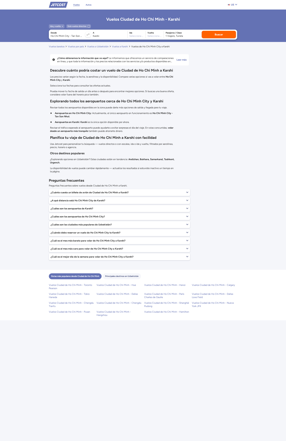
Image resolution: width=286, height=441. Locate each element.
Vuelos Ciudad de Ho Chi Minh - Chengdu (119, 302)
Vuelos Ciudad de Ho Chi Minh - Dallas (117, 294)
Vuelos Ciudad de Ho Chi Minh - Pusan (69, 311)
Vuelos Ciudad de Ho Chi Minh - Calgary (213, 285)
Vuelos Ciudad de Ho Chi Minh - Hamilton (166, 311)
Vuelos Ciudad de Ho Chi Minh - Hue (116, 285)
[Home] (58, 4)
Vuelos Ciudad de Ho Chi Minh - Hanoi (164, 285)
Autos (88, 5)
